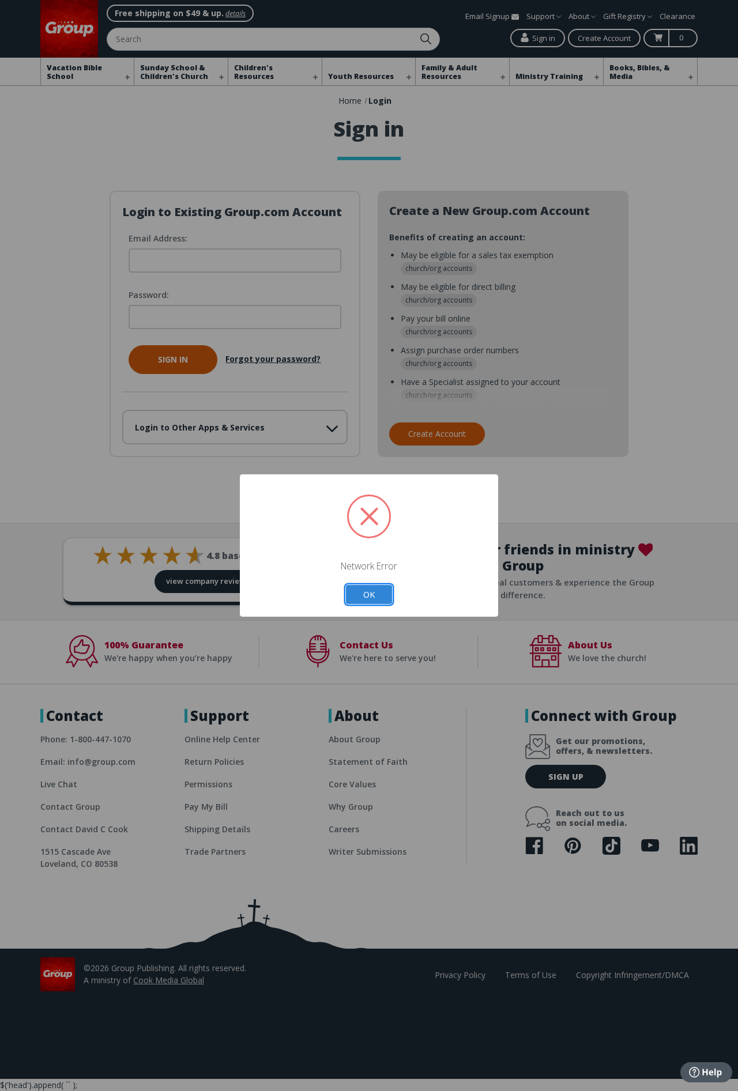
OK (369, 594)
